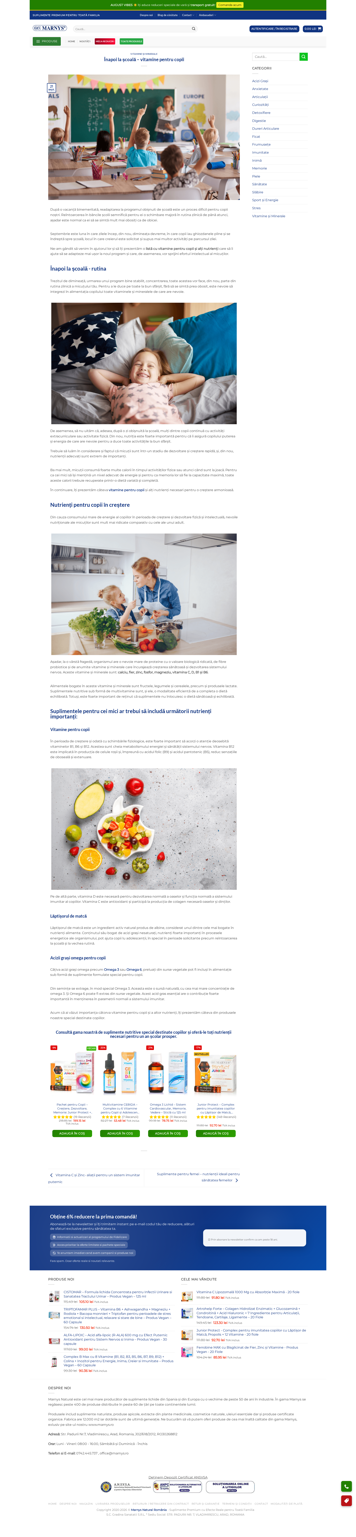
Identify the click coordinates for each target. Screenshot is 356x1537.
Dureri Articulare (265, 129)
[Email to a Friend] (151, 1157)
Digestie (259, 121)
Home (71, 41)
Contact (187, 15)
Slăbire (257, 192)
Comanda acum (229, 5)
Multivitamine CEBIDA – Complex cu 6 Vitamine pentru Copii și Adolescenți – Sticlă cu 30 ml (120, 1108)
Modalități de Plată (287, 1503)
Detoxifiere (261, 113)
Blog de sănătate (168, 15)
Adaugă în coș (72, 1133)
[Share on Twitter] (144, 1157)
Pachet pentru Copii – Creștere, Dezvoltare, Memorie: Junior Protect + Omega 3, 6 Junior (72, 1108)
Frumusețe (261, 144)
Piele (256, 176)
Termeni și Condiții (237, 1503)
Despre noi (146, 15)
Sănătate (259, 184)
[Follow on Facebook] (52, 1463)
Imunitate (260, 152)
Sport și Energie (265, 200)
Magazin (86, 1503)
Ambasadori (206, 15)
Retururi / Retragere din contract (161, 1503)
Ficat (256, 137)
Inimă (257, 160)
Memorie (259, 168)
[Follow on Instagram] (59, 1463)
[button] (313, 29)
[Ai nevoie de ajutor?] (346, 1486)
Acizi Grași (260, 81)
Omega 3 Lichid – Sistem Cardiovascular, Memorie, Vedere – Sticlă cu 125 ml (168, 1108)
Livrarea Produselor (113, 1503)
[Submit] (193, 29)
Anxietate (260, 89)
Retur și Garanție (205, 1503)
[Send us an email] (66, 1463)
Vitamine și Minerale (143, 54)
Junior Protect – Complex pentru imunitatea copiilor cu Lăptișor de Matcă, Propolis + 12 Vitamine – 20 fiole (216, 1108)
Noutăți (85, 41)
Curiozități (260, 105)
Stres (256, 208)
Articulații (260, 97)
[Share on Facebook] (136, 1157)
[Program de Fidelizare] (346, 1500)
